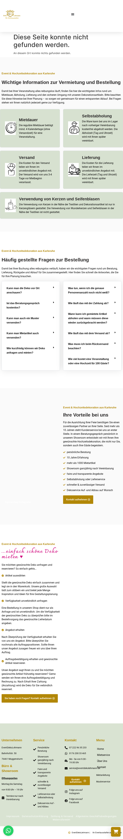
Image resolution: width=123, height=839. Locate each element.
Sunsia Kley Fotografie (18, 502)
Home (100, 748)
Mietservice (103, 754)
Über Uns (102, 761)
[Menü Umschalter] (72, 14)
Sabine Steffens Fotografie (102, 700)
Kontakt (101, 767)
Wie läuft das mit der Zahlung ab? (88, 303)
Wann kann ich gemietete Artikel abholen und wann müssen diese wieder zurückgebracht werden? (88, 318)
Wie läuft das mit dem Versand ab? (89, 333)
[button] (30, 290)
